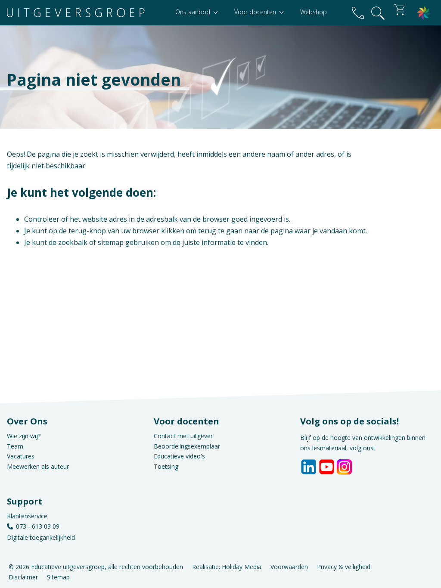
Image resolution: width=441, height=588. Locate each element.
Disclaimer (23, 577)
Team (15, 446)
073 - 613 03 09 (37, 526)
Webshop (313, 12)
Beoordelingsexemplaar (187, 446)
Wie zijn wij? (23, 436)
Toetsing (166, 466)
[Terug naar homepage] (76, 12)
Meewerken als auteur (38, 466)
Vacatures (20, 456)
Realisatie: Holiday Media (226, 566)
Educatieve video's (179, 456)
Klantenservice (27, 516)
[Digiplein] (423, 12)
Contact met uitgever (183, 436)
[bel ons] (357, 12)
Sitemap (58, 577)
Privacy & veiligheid (343, 566)
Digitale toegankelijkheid (41, 537)
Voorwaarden (289, 566)
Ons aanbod (193, 12)
